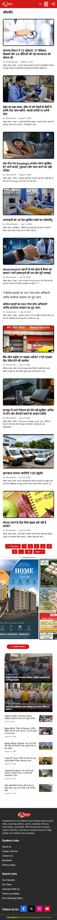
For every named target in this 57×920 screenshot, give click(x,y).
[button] (40, 4)
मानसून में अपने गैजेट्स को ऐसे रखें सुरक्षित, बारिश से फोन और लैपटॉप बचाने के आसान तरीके (28, 411)
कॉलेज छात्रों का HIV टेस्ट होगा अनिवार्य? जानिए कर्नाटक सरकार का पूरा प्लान (25, 305)
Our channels (8, 880)
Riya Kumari (11, 118)
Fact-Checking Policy (12, 898)
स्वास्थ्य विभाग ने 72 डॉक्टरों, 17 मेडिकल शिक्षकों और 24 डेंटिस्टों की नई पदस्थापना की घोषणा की (27, 54)
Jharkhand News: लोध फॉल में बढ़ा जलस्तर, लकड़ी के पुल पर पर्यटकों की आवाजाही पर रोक (19, 773)
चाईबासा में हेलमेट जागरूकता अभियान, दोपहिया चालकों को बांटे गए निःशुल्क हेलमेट (20, 717)
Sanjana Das (11, 312)
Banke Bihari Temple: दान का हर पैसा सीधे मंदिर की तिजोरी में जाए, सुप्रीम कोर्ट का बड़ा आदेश (20, 746)
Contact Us (7, 855)
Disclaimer (7, 860)
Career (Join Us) (10, 851)
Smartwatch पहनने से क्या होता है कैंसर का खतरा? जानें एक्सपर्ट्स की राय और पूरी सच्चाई (27, 271)
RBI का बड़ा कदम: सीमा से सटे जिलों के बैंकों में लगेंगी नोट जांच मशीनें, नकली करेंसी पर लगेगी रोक (27, 110)
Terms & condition (10, 893)
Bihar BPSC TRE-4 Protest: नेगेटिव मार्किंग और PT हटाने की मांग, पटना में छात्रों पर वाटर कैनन (21, 731)
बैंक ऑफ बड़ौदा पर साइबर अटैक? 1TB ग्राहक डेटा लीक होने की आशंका (27, 358)
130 (29, 551)
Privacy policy (9, 865)
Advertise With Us (11, 889)
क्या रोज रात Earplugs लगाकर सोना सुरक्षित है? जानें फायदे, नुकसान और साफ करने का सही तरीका (27, 167)
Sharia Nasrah (12, 62)
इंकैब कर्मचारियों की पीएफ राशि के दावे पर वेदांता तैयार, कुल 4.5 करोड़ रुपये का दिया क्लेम (20, 788)
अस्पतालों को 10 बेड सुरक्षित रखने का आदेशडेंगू (27, 220)
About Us (6, 846)
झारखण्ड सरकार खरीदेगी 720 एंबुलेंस (23, 473)
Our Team (7, 884)
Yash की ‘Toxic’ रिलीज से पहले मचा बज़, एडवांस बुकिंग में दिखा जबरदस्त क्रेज (20, 759)
